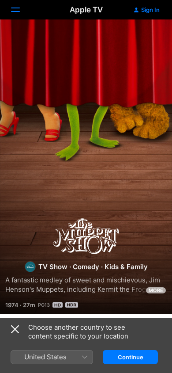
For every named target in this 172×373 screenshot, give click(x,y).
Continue (130, 357)
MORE (156, 290)
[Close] (15, 329)
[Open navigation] (20, 9)
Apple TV (86, 9)
